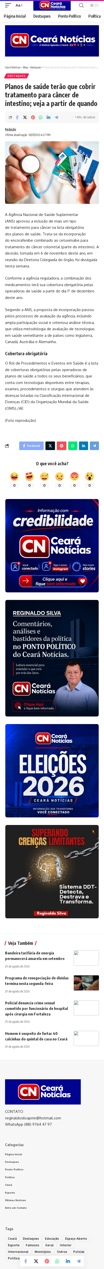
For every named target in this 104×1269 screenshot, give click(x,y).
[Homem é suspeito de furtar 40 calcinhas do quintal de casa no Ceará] (86, 1038)
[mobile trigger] (9, 5)
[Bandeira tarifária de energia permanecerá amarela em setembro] (86, 957)
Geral (49, 1245)
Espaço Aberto (76, 1238)
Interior (65, 1245)
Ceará (12, 1238)
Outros (62, 1252)
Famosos (32, 1245)
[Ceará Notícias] (52, 5)
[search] (81, 5)
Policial (79, 1252)
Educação (52, 1238)
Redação (10, 129)
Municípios (43, 1252)
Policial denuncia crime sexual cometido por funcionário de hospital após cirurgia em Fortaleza (36, 1008)
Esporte (14, 1245)
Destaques (16, 75)
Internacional (18, 1252)
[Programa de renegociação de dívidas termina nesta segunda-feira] (86, 982)
